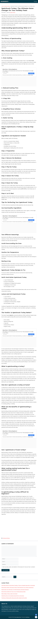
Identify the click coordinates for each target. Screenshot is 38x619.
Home (2, 6)
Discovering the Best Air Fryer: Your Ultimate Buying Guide (13, 591)
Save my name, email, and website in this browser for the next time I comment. (19, 566)
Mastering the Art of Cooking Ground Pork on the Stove (12, 595)
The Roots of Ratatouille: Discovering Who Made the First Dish (14, 597)
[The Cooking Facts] (4, 1)
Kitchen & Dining (7, 6)
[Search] (15, 577)
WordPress (27, 617)
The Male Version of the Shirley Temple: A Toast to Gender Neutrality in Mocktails (18, 585)
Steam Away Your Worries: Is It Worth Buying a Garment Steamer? (15, 589)
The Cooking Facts (18, 617)
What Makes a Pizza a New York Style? (9, 593)
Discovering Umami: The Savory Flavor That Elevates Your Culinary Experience (17, 587)
